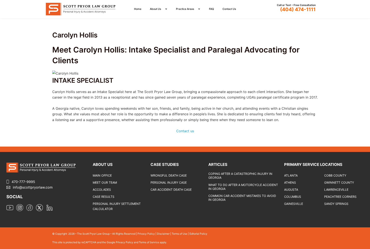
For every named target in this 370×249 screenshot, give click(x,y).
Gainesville (293, 204)
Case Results (103, 196)
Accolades (102, 189)
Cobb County (335, 175)
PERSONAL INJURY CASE (169, 182)
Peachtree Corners (340, 196)
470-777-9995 (23, 182)
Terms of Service (149, 242)
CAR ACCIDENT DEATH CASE (171, 189)
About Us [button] (155, 8)
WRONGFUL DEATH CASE (169, 175)
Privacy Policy (146, 233)
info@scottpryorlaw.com (33, 187)
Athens (290, 182)
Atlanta (291, 175)
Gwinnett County (339, 182)
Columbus (292, 196)
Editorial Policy (198, 233)
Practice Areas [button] (185, 8)
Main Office (102, 175)
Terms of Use (179, 233)
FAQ (211, 8)
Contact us (185, 131)
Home (137, 8)
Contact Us (229, 8)
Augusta (291, 189)
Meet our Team (105, 182)
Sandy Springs (336, 204)
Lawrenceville (336, 189)
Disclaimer (163, 233)
